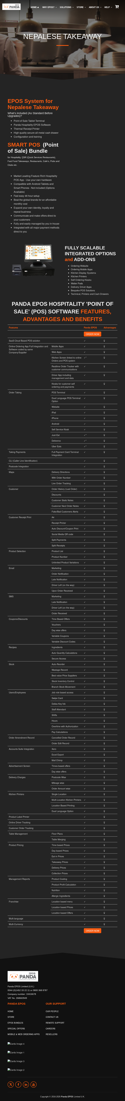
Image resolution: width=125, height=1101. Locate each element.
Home (34, 7)
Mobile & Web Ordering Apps (24, 1034)
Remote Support (55, 1022)
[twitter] (11, 1084)
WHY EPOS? (48, 7)
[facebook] (18, 1084)
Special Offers (16, 1028)
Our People (52, 1011)
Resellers (51, 1034)
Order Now (92, 334)
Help (107, 7)
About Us (94, 7)
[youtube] (33, 1084)
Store (80, 7)
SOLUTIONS (66, 7)
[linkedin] (26, 1084)
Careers (50, 1028)
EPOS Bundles (15, 1022)
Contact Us (52, 1016)
